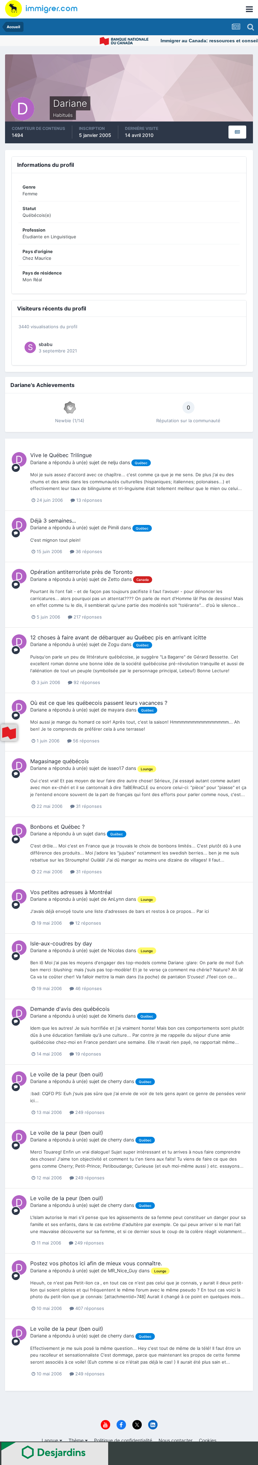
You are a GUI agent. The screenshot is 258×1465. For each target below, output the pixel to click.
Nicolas (116, 950)
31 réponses (88, 806)
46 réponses (88, 988)
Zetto (114, 579)
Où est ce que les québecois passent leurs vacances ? (98, 702)
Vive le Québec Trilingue (61, 455)
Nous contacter (175, 1440)
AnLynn (116, 899)
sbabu (45, 344)
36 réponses (88, 551)
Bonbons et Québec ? (57, 826)
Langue (50, 1440)
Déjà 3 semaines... (53, 520)
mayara (116, 710)
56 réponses (85, 740)
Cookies (207, 1440)
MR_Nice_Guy (122, 1270)
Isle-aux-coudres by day (61, 943)
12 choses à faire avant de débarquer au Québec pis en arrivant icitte (118, 637)
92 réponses (86, 682)
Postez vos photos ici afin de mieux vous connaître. (96, 1263)
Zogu (113, 644)
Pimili (113, 527)
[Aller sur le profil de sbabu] (30, 347)
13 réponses (88, 500)
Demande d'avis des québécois (70, 1009)
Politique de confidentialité (123, 1440)
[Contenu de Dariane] (237, 132)
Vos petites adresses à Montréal (71, 892)
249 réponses (89, 1112)
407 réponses (89, 1308)
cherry (115, 1081)
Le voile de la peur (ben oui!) (66, 1074)
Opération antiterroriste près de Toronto (81, 572)
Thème (77, 1440)
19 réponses (87, 1054)
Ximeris (116, 1016)
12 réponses (87, 923)
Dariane (38, 462)
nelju (113, 462)
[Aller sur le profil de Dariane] (19, 459)
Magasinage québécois (59, 761)
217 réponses (87, 617)
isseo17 (116, 768)
